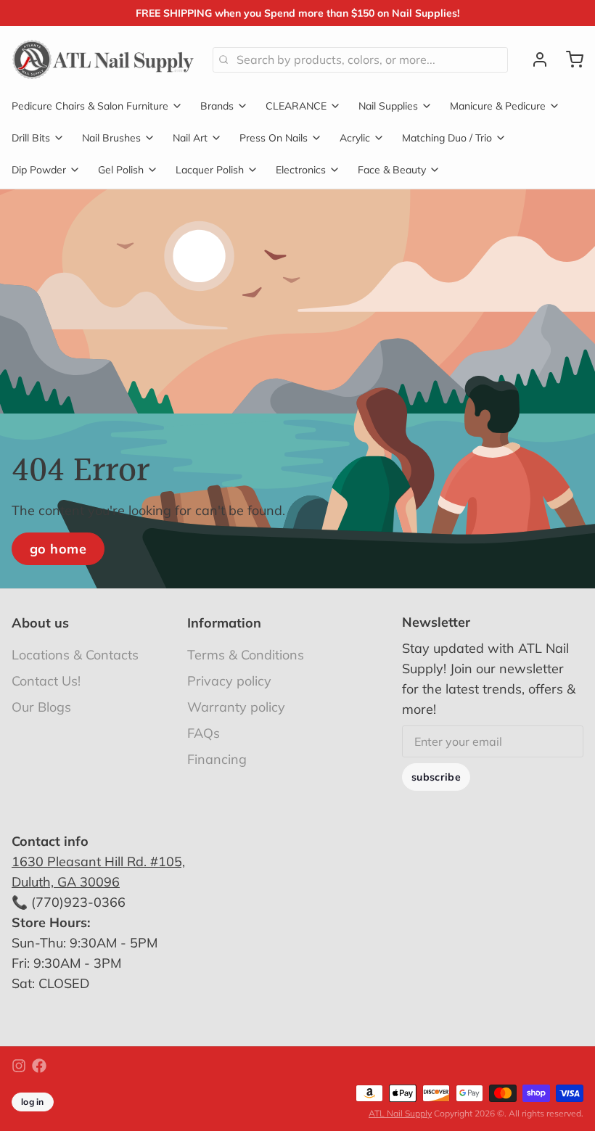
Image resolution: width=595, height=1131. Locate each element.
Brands (217, 105)
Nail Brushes (111, 137)
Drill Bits (31, 137)
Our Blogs (41, 707)
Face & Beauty (392, 169)
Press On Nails (273, 137)
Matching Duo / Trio (447, 137)
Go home (58, 548)
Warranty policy (236, 707)
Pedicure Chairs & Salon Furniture (90, 105)
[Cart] (568, 59)
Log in (32, 1101)
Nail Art (190, 137)
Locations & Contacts (75, 654)
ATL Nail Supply (400, 1113)
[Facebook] (39, 1065)
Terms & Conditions (245, 654)
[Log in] (534, 59)
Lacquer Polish (210, 169)
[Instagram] (19, 1065)
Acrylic (355, 137)
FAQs (203, 733)
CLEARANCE (296, 105)
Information (224, 622)
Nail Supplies (388, 105)
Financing (217, 759)
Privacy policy (229, 681)
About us (40, 622)
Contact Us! (46, 681)
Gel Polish (121, 169)
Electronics (301, 169)
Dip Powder (39, 169)
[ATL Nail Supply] (103, 59)
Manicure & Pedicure (498, 105)
